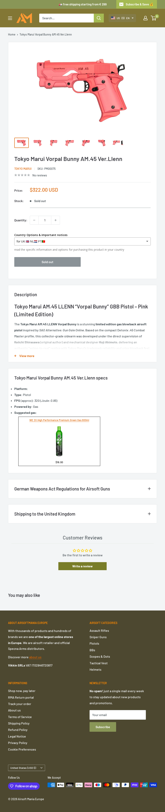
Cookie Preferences (22, 749)
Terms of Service (20, 717)
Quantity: (20, 220)
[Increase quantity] (55, 220)
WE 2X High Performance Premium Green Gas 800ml (59, 420)
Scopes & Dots (100, 656)
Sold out (47, 262)
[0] (153, 18)
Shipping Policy (19, 723)
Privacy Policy (17, 743)
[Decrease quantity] (34, 220)
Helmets (95, 669)
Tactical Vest (99, 663)
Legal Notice (17, 736)
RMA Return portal (21, 697)
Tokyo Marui (23, 168)
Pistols (94, 643)
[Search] (99, 18)
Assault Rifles (99, 630)
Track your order (19, 704)
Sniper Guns (98, 637)
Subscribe (103, 727)
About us (14, 710)
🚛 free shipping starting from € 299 (83, 4)
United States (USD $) (23, 767)
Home (11, 34)
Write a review (82, 566)
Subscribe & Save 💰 (139, 4)
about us (35, 657)
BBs (92, 650)
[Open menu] (10, 18)
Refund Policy (18, 730)
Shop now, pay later (21, 691)
